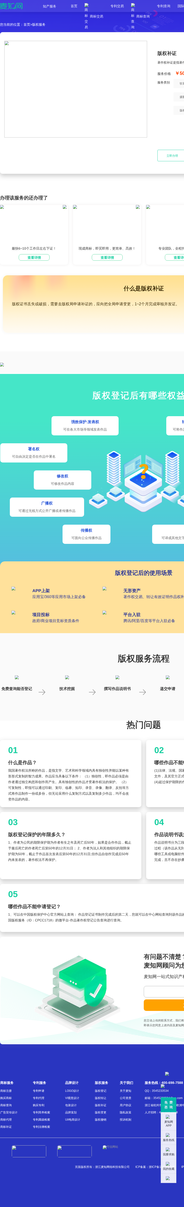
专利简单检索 (41, 1112)
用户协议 (125, 1105)
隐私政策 (125, 1112)
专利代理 (38, 1098)
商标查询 (140, 6)
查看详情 (34, 257)
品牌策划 (71, 1112)
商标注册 (6, 1091)
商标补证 (6, 1127)
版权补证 (100, 1105)
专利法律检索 (41, 1127)
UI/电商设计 (72, 1119)
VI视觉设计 (72, 1098)
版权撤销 (100, 1119)
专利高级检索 (41, 1119)
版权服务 (39, 24)
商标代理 (6, 1119)
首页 (74, 6)
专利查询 (163, 6)
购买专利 (38, 1105)
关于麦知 (125, 1091)
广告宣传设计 (8, 1112)
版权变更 (100, 1112)
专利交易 (117, 6)
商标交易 (94, 6)
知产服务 (49, 6)
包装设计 (71, 1105)
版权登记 (100, 1091)
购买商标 (6, 1098)
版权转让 (100, 1098)
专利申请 (38, 1091)
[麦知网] (11, 6)
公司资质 (125, 1098)
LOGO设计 (72, 1091)
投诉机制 (125, 1119)
